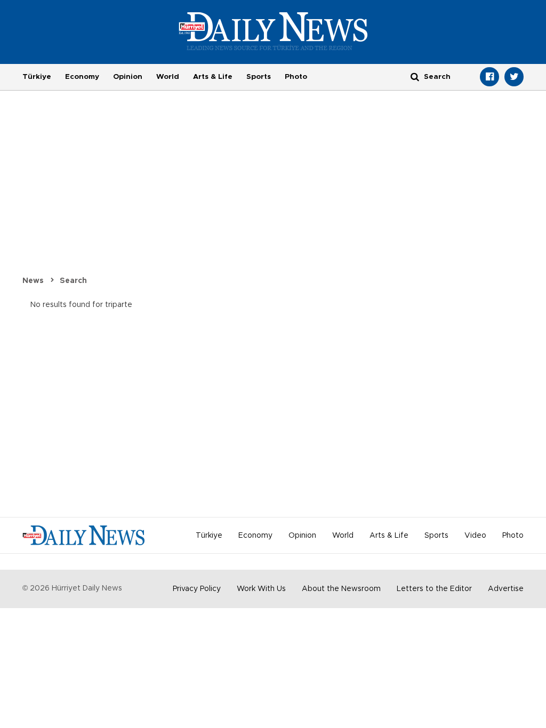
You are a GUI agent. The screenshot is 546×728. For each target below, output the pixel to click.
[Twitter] (514, 76)
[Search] (415, 76)
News (33, 281)
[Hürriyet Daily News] (273, 31)
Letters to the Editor (434, 589)
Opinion (127, 76)
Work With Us (261, 589)
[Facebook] (489, 76)
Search (73, 281)
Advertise (506, 589)
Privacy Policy (197, 589)
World (167, 76)
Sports (258, 76)
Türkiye (36, 76)
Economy (82, 76)
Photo (296, 76)
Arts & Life (212, 76)
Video (475, 535)
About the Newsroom (341, 589)
